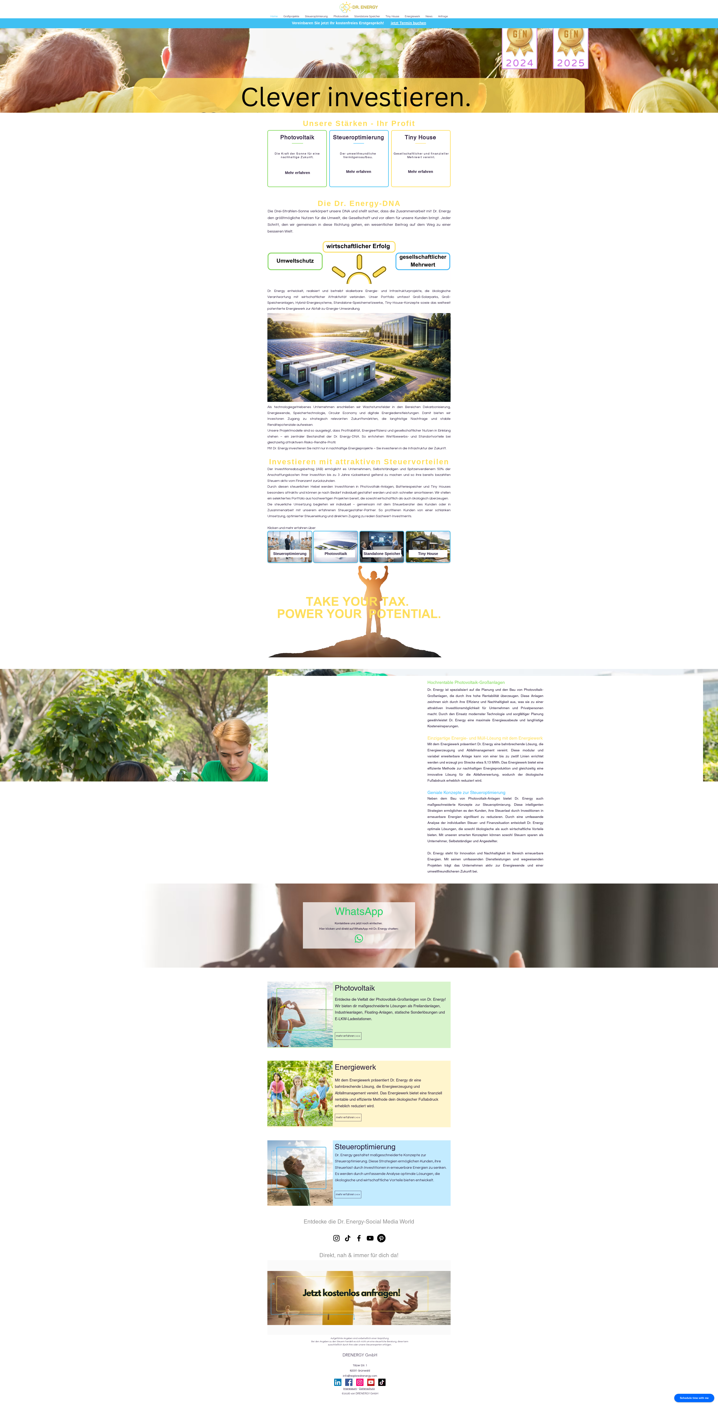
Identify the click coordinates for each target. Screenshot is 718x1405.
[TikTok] (347, 1238)
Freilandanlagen (426, 1006)
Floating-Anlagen (378, 1012)
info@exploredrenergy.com (360, 1376)
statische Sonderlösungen (416, 1012)
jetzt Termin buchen (408, 23)
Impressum (350, 1388)
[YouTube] (370, 1238)
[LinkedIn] (337, 1382)
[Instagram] (336, 1238)
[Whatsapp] (359, 938)
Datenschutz (367, 1388)
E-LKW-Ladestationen (353, 1019)
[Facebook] (359, 1238)
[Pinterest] (381, 1238)
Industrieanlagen (348, 1012)
